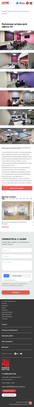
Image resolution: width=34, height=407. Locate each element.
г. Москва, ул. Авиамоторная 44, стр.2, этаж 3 (11, 378)
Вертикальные (6, 314)
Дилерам (5, 347)
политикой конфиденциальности (12, 285)
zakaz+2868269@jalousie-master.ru (13, 386)
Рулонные (5, 305)
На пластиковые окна (9, 301)
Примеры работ (7, 336)
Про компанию (7, 341)
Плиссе (4, 303)
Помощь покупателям (9, 330)
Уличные (4, 319)
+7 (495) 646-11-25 (27, 3)
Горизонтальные (7, 312)
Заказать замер (9, 395)
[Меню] (31, 3)
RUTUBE (16, 354)
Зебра (4, 308)
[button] (3, 198)
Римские (4, 310)
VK (21, 353)
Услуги (4, 324)
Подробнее (5, 227)
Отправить (15, 292)
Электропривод (7, 316)
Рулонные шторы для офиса (11, 148)
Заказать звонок (9, 391)
